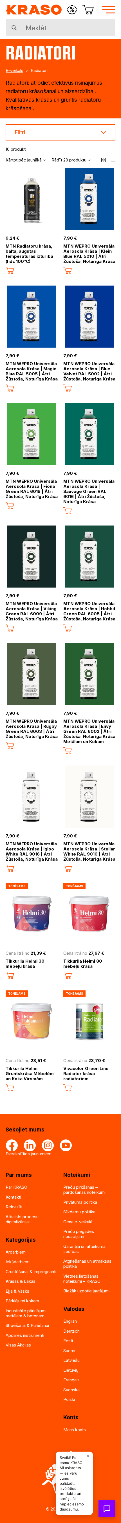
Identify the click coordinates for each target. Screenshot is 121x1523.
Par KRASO (16, 1187)
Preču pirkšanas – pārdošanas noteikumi (84, 1189)
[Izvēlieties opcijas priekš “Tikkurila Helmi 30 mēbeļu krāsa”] (10, 975)
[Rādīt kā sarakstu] (113, 160)
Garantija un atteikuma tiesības (84, 1249)
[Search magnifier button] (14, 27)
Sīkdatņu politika (79, 1211)
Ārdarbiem (16, 1252)
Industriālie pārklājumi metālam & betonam (26, 1313)
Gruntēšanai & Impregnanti (31, 1271)
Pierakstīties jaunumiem (28, 1153)
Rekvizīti (14, 1206)
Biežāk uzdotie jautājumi (86, 1291)
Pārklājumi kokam (22, 1300)
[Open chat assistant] (106, 1508)
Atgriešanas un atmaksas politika (87, 1263)
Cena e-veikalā (77, 1221)
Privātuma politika (80, 1202)
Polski (69, 1399)
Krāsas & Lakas (20, 1281)
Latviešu (71, 1360)
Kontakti (13, 1197)
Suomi (69, 1350)
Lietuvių (71, 1370)
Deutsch (71, 1331)
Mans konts (74, 1429)
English (70, 1321)
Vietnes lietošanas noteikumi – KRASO (81, 1278)
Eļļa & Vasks (17, 1291)
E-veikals (14, 70)
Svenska (71, 1389)
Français (71, 1379)
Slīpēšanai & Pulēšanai (27, 1325)
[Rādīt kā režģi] (103, 160)
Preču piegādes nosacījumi (78, 1234)
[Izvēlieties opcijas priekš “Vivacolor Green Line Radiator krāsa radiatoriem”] (67, 1088)
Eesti (68, 1340)
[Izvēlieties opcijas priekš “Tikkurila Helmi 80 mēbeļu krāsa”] (67, 975)
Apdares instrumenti (25, 1335)
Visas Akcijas (18, 1345)
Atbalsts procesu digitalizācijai (22, 1219)
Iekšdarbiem (18, 1261)
